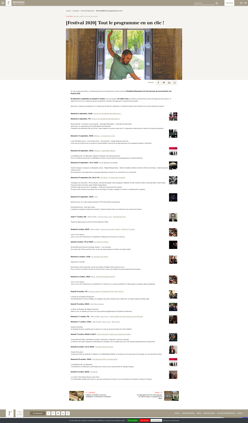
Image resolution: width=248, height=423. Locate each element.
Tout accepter (132, 420)
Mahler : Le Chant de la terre (104, 136)
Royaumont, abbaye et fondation (15, 3)
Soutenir (229, 3)
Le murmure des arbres (99, 257)
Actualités (76, 11)
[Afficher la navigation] (3, 3)
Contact (177, 413)
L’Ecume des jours (119, 217)
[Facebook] (158, 82)
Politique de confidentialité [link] (171, 420)
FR (241, 3)
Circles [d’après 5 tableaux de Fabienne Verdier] (114, 334)
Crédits (199, 413)
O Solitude (94, 372)
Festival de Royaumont (87, 11)
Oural (101, 163)
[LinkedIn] (169, 82)
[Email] (174, 82)
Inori (96, 197)
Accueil (68, 11)
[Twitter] (163, 82)
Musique (76, 16)
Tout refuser (144, 420)
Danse (81, 16)
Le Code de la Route (101, 242)
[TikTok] (68, 413)
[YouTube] (58, 413)
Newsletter (38, 413)
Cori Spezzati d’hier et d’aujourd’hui (104, 359)
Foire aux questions (188, 413)
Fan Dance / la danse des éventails (113, 177)
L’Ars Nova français (97, 304)
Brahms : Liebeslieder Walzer (104, 151)
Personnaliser (156, 420)
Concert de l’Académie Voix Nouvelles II (106, 119)
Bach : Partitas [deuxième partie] (103, 277)
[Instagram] (53, 413)
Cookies (239, 413)
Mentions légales (209, 413)
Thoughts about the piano (104, 347)
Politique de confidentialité (226, 413)
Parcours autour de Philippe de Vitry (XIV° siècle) (106, 291)
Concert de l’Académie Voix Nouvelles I (107, 113)
